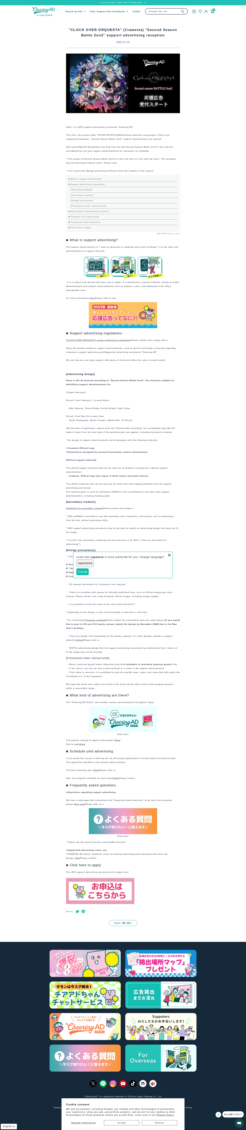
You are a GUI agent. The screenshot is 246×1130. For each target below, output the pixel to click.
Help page (79, 804)
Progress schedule (96, 620)
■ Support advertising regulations (86, 184)
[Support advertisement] (100, 880)
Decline (159, 1123)
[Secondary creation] (82, 195)
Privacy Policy (165, 1115)
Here (92, 298)
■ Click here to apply (79, 227)
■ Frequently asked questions (84, 222)
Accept (121, 1123)
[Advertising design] (81, 190)
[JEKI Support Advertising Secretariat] (123, 708)
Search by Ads (73, 11)
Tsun (177, 234)
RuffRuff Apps (165, 234)
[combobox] (166, 11)
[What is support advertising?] (123, 304)
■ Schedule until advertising (83, 217)
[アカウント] (206, 11)
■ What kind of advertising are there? (88, 211)
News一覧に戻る (123, 923)
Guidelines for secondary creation (84, 508)
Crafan (136, 11)
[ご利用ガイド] (194, 11)
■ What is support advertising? (85, 179)
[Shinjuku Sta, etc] (182, 11)
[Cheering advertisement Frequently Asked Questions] (123, 810)
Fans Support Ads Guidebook (107, 11)
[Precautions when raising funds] (88, 206)
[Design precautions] (82, 200)
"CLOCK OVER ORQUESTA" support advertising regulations (98, 340)
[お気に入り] (200, 11)
